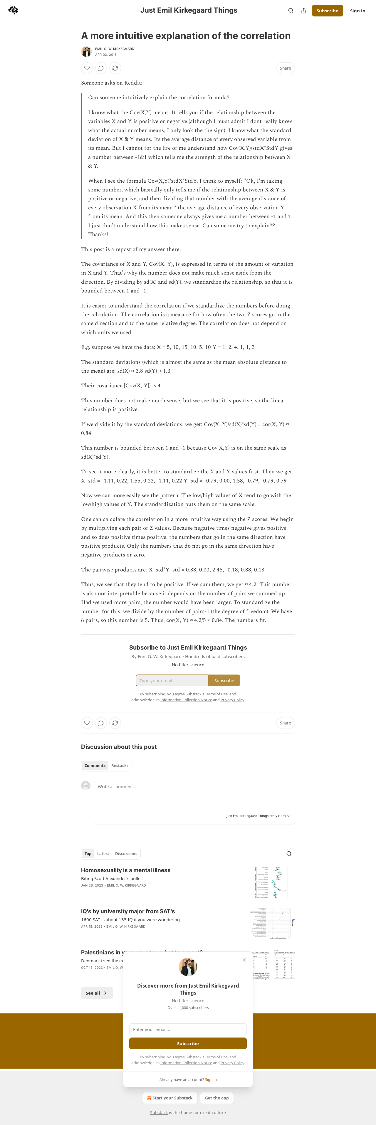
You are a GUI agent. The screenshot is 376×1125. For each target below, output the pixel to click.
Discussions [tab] (126, 853)
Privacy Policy (232, 1062)
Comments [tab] (95, 765)
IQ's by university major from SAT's (128, 911)
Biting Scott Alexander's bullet (111, 878)
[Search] (291, 10)
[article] (188, 882)
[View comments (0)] (101, 68)
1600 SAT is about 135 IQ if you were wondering (130, 919)
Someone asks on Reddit (111, 83)
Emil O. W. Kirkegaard (114, 49)
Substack (159, 1112)
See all (93, 993)
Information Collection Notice (186, 1062)
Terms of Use (216, 1057)
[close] (244, 960)
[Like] (87, 68)
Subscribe (327, 11)
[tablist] (106, 765)
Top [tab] (88, 853)
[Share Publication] (304, 10)
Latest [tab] (103, 853)
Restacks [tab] (119, 765)
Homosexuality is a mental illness (126, 870)
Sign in (357, 11)
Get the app (217, 1098)
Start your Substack (172, 1098)
